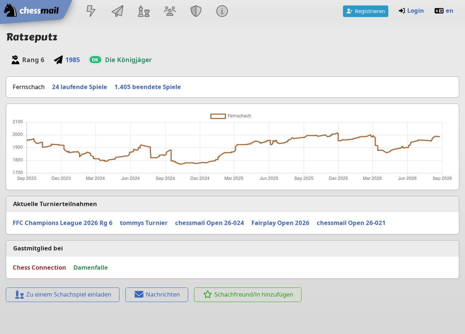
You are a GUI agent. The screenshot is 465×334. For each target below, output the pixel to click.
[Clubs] (196, 11)
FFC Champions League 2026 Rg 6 (63, 222)
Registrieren (370, 11)
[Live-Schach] (91, 11)
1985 (72, 59)
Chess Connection (39, 267)
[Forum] (170, 11)
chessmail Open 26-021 (351, 222)
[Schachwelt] (143, 11)
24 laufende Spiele (79, 87)
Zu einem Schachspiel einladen (68, 294)
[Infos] (222, 11)
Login (415, 10)
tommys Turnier (144, 222)
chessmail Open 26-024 (209, 222)
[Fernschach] (117, 11)
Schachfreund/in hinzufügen (253, 294)
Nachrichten (163, 294)
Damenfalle (90, 267)
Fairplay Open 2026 (280, 222)
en (449, 10)
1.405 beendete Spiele (147, 87)
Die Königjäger (128, 59)
